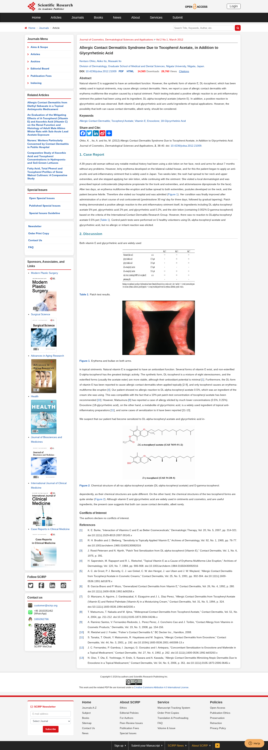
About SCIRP (130, 702)
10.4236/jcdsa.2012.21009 (101, 71)
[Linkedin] (52, 585)
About (135, 17)
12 (81, 647)
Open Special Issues (42, 198)
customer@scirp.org (45, 605)
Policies (216, 702)
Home (36, 17)
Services (156, 17)
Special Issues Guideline (44, 213)
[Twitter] (30, 585)
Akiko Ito (102, 61)
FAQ (31, 247)
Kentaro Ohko (87, 61)
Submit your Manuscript (145, 745)
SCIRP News (176, 745)
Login (234, 6)
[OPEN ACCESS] (196, 6)
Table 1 (105, 219)
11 (112, 410)
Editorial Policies (129, 712)
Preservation (217, 717)
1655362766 (41, 619)
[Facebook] (41, 585)
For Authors (126, 717)
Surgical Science (40, 314)
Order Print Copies (168, 712)
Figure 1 (173, 194)
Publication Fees (41, 75)
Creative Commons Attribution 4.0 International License (161, 687)
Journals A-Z (89, 707)
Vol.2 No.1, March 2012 (169, 39)
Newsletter (34, 226)
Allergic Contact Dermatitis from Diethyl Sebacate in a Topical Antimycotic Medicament (47, 106)
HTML (130, 71)
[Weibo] (63, 585)
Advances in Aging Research (47, 355)
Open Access (217, 707)
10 (99, 400)
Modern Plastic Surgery (44, 272)
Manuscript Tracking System (174, 707)
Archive (35, 61)
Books (98, 17)
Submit (177, 17)
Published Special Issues (45, 205)
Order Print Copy (38, 233)
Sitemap (87, 723)
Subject (86, 712)
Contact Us (35, 240)
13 (81, 657)
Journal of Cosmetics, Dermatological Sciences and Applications (116, 39)
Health (34, 396)
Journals (77, 17)
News (117, 17)
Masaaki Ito (114, 61)
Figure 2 (100, 499)
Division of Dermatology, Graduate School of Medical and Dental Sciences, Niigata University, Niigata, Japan (141, 66)
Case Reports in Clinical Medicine (50, 529)
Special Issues (128, 733)
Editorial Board (40, 68)
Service (163, 702)
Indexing (36, 82)
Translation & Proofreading (173, 717)
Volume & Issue (166, 728)
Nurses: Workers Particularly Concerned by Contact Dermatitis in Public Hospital (48, 144)
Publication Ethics (220, 712)
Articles (56, 17)
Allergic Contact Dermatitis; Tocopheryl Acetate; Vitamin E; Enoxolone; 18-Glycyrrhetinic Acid (132, 120)
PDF (121, 71)
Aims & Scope (39, 47)
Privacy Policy (218, 728)
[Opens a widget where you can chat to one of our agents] (254, 743)
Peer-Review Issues (131, 723)
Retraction (216, 723)
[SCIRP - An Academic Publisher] (50, 6)
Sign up (118, 745)
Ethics (123, 707)
